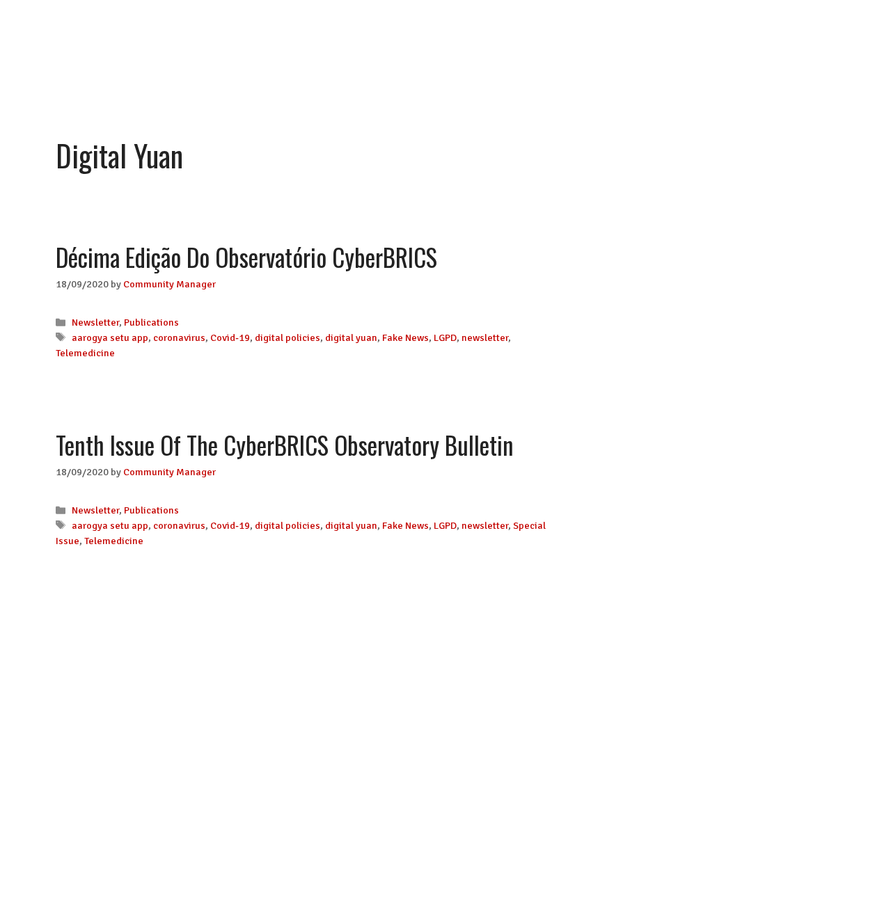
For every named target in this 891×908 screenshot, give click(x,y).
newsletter (485, 337)
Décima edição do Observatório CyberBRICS (246, 257)
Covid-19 (230, 337)
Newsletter (95, 322)
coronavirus (179, 337)
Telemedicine (85, 353)
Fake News (405, 337)
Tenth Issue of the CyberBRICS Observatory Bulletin (285, 445)
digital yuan (351, 337)
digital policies (287, 337)
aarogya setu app (110, 337)
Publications (151, 322)
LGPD (445, 337)
